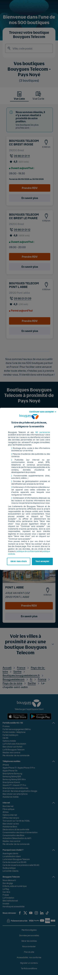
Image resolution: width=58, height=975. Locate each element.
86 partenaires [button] (42, 432)
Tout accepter (42, 561)
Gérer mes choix (18, 561)
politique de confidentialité (28, 551)
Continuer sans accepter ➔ (42, 412)
